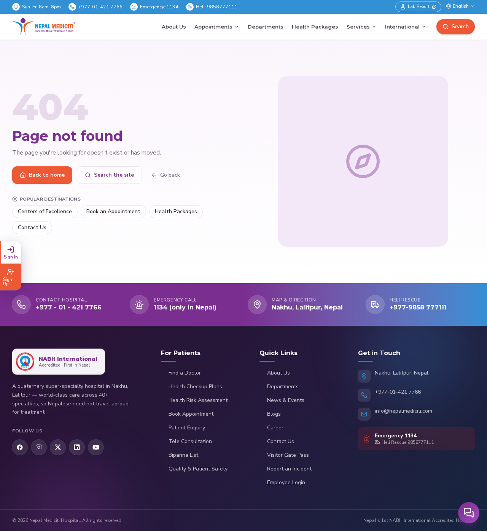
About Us (174, 27)
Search (460, 26)
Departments (265, 27)
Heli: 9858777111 (216, 6)
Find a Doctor (185, 372)
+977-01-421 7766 (100, 6)
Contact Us (32, 227)
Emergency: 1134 (159, 6)
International (402, 27)
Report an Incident (289, 468)
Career (275, 427)
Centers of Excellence (45, 211)
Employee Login (286, 482)
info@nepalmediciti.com (403, 411)
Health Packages (315, 27)
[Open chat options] (468, 512)
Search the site (114, 175)
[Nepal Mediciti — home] (43, 27)
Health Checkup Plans (195, 386)
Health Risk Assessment (198, 400)
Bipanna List (183, 455)
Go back (170, 175)
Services (358, 27)
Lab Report (419, 6)
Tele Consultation (190, 441)
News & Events (285, 400)
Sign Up (7, 281)
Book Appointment (191, 414)
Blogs (274, 414)
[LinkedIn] (76, 447)
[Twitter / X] (57, 447)
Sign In (11, 257)
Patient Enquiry (187, 427)
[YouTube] (95, 447)
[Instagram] (38, 447)
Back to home (47, 175)
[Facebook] (19, 447)
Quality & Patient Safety (198, 468)
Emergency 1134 (396, 435)
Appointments (213, 27)
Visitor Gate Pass (288, 455)
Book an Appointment (113, 211)
